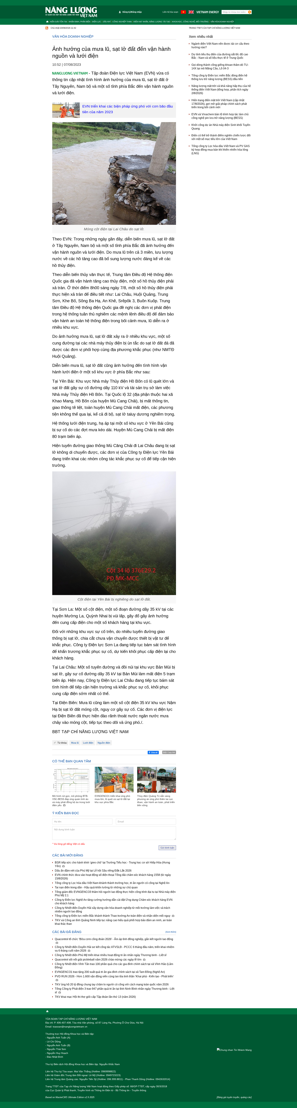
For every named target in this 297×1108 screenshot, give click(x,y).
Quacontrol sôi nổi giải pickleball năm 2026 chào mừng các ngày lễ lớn (98, 959)
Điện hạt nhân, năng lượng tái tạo (152, 22)
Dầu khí (107, 22)
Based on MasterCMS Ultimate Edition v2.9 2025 (69, 1097)
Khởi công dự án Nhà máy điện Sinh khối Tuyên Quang (220, 126)
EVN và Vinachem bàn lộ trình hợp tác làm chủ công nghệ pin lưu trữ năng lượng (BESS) (220, 116)
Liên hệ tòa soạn (170, 12)
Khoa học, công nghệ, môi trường (190, 22)
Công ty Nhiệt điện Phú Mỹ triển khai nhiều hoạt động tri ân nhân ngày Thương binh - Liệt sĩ (110, 955)
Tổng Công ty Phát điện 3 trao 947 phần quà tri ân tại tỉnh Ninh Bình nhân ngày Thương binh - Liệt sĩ (114, 990)
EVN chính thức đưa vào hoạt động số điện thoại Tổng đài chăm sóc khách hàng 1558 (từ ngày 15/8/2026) (113, 876)
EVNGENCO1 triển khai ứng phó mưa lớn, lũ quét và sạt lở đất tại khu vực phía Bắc (112, 799)
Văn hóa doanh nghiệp (222, 22)
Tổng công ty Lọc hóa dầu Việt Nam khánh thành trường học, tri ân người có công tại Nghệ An (112, 882)
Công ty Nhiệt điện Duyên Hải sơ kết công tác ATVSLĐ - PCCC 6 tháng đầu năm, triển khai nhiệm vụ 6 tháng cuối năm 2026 (114, 949)
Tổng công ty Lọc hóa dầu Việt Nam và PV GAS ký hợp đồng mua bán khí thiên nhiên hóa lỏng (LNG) (220, 150)
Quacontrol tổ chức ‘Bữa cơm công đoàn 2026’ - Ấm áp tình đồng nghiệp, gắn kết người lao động (114, 939)
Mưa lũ (75, 742)
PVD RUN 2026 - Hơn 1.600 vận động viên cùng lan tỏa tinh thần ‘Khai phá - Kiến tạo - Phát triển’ (114, 976)
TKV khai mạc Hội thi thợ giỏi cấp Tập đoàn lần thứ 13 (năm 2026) (95, 996)
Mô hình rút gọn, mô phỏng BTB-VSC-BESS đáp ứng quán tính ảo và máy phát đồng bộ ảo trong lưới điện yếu (71, 801)
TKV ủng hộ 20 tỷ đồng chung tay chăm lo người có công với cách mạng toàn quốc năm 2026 (112, 984)
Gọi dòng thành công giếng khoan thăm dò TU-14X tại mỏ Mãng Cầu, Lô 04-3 (220, 66)
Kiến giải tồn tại (58, 22)
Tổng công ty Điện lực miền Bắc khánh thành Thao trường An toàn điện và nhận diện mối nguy (113, 915)
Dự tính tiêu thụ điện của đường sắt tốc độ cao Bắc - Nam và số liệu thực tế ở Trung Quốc (219, 56)
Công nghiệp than (122, 22)
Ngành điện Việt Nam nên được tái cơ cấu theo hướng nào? (220, 45)
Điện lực (96, 22)
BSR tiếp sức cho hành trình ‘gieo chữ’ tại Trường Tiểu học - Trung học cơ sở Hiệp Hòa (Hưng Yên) (112, 864)
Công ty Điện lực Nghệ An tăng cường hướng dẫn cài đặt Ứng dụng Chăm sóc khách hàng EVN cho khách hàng (114, 901)
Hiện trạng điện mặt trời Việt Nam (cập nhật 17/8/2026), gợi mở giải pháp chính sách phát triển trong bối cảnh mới (219, 104)
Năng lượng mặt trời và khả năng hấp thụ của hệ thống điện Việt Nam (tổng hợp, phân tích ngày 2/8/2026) (221, 89)
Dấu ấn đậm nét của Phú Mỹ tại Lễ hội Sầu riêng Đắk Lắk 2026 (93, 870)
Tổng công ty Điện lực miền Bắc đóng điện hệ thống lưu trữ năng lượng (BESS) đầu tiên (219, 77)
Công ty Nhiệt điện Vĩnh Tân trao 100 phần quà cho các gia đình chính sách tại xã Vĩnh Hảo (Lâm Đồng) (114, 966)
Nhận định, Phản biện (79, 22)
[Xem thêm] (171, 932)
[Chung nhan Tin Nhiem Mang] (234, 1050)
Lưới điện (88, 742)
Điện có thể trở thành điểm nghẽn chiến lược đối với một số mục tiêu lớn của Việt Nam (221, 137)
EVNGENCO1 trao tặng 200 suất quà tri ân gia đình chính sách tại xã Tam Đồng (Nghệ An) (110, 971)
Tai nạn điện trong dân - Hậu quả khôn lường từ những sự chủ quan (96, 887)
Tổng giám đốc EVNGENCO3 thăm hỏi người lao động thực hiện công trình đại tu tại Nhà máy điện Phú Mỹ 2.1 (115, 893)
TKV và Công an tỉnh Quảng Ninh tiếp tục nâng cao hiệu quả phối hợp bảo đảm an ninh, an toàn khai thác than (113, 922)
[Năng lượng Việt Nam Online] (71, 12)
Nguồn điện (104, 742)
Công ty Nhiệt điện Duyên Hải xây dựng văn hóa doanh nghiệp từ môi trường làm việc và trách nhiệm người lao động (112, 909)
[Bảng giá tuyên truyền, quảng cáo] (234, 1097)
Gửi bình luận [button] (167, 847)
